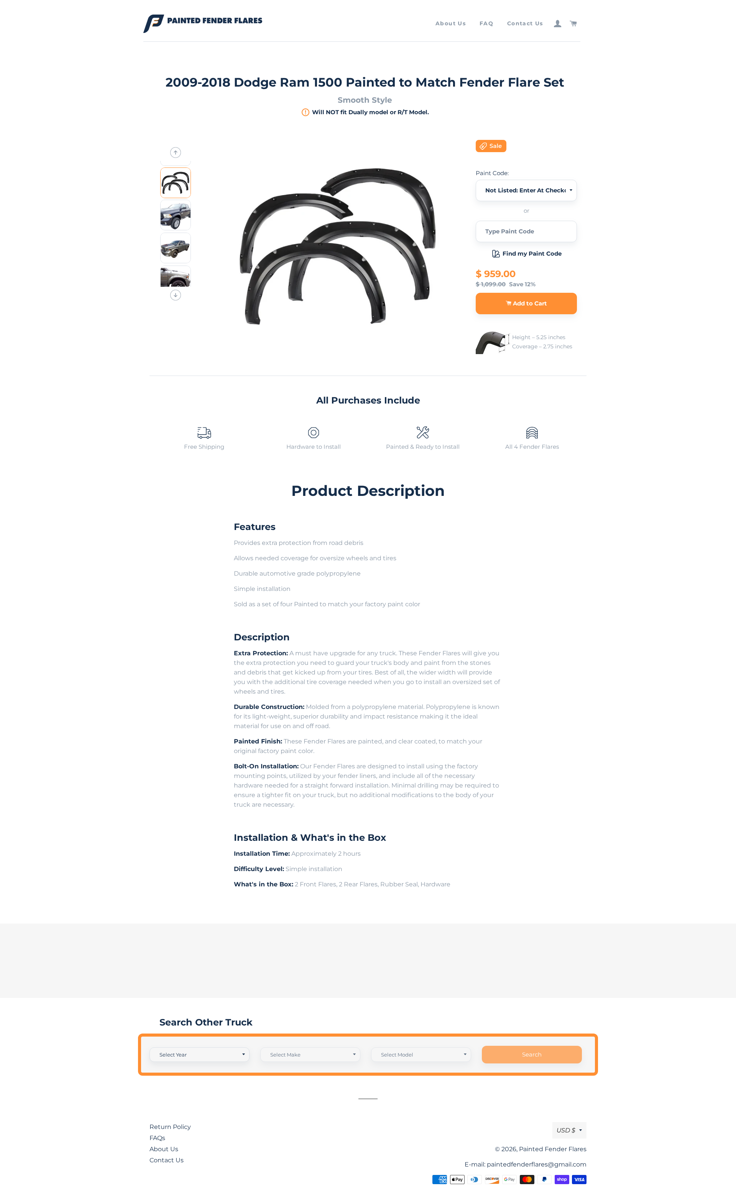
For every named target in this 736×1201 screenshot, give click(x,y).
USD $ (566, 1130)
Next (176, 295)
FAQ (486, 23)
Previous (176, 152)
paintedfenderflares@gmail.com (536, 1164)
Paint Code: (492, 173)
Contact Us (525, 23)
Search (532, 1054)
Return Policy (170, 1126)
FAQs (157, 1138)
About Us (450, 23)
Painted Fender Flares (552, 1149)
